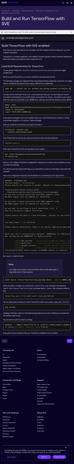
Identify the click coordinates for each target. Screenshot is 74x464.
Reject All (44, 457)
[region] (35, 453)
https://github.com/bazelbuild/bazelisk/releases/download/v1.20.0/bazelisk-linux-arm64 (40, 107)
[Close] (66, 447)
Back (4, 341)
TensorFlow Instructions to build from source (37, 70)
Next (69, 341)
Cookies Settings (11, 457)
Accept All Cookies (59, 457)
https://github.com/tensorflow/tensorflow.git (30, 154)
